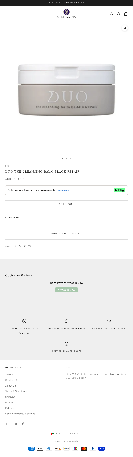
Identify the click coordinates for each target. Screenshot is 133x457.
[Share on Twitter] (20, 246)
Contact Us (11, 380)
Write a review (66, 289)
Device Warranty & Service (20, 413)
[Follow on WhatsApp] (23, 423)
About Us (10, 385)
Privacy (9, 402)
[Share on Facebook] (15, 246)
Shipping (10, 396)
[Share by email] (29, 246)
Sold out (66, 204)
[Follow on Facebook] (6, 423)
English (74, 434)
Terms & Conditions (16, 391)
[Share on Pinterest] (25, 246)
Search (9, 374)
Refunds (9, 408)
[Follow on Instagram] (15, 423)
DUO (7, 166)
